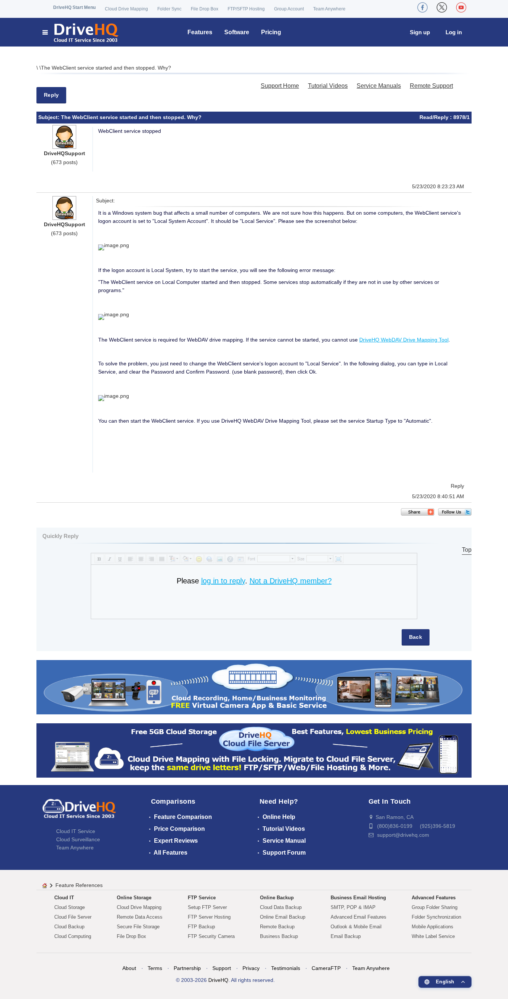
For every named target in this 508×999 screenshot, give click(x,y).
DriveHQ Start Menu (74, 7)
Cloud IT (64, 897)
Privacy (251, 968)
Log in (454, 32)
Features (199, 32)
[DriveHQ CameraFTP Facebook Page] (422, 7)
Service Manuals (379, 86)
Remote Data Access (140, 917)
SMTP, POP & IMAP (353, 907)
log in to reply (223, 581)
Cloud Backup (69, 926)
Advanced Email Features (358, 917)
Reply (51, 95)
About (129, 968)
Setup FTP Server (207, 907)
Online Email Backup (282, 917)
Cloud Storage (69, 907)
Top (467, 550)
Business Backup (279, 936)
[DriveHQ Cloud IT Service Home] (80, 32)
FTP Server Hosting (209, 917)
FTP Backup (201, 926)
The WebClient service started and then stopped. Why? (106, 68)
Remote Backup (277, 926)
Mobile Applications (432, 926)
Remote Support (431, 86)
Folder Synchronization (436, 917)
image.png (116, 245)
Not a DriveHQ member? (291, 581)
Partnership (187, 968)
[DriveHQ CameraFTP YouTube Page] (461, 7)
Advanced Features (434, 897)
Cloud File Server (72, 917)
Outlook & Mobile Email (356, 926)
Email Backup (346, 936)
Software (236, 32)
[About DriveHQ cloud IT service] (79, 812)
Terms (155, 968)
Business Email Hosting (358, 897)
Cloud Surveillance (78, 839)
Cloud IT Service (75, 831)
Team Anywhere (329, 9)
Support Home (280, 86)
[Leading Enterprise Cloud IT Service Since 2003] (254, 750)
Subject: (49, 117)
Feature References (79, 885)
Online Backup (277, 897)
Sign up (420, 32)
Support (221, 968)
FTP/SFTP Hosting (246, 9)
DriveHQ (218, 980)
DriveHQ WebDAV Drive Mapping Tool (403, 340)
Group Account (289, 9)
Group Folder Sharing (434, 907)
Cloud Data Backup (281, 907)
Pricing (271, 32)
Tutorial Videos (328, 86)
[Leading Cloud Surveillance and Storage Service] (254, 686)
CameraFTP (326, 968)
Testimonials (285, 968)
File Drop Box (204, 9)
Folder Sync (169, 9)
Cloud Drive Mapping (126, 9)
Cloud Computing (72, 936)
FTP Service (202, 897)
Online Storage (134, 897)
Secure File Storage (138, 926)
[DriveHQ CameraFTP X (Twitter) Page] (442, 7)
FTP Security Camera (211, 936)
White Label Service (433, 936)
